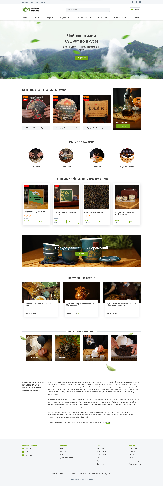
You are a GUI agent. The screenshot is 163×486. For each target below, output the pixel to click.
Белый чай (100, 448)
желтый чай (78, 389)
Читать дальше (31, 313)
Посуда (48, 18)
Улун (98, 461)
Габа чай (97, 167)
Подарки (63, 18)
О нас (62, 448)
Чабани (131, 458)
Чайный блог (102, 18)
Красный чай (101, 454)
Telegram (60, 358)
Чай (35, 18)
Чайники (132, 451)
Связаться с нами (27, 2)
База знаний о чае (82, 18)
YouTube (89, 358)
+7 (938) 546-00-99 (40, 2)
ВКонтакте (33, 358)
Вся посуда (133, 448)
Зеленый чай (60, 389)
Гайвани (132, 454)
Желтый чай (101, 464)
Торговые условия (58, 474)
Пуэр (84, 389)
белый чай (69, 389)
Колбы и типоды (134, 461)
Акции (25, 18)
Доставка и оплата (120, 18)
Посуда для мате (135, 464)
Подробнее (81, 58)
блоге (108, 422)
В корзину (43, 221)
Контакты (137, 18)
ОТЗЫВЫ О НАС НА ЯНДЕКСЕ (100, 474)
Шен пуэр (66, 167)
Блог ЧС (63, 454)
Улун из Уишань (127, 167)
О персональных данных (77, 474)
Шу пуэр (36, 167)
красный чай (92, 389)
